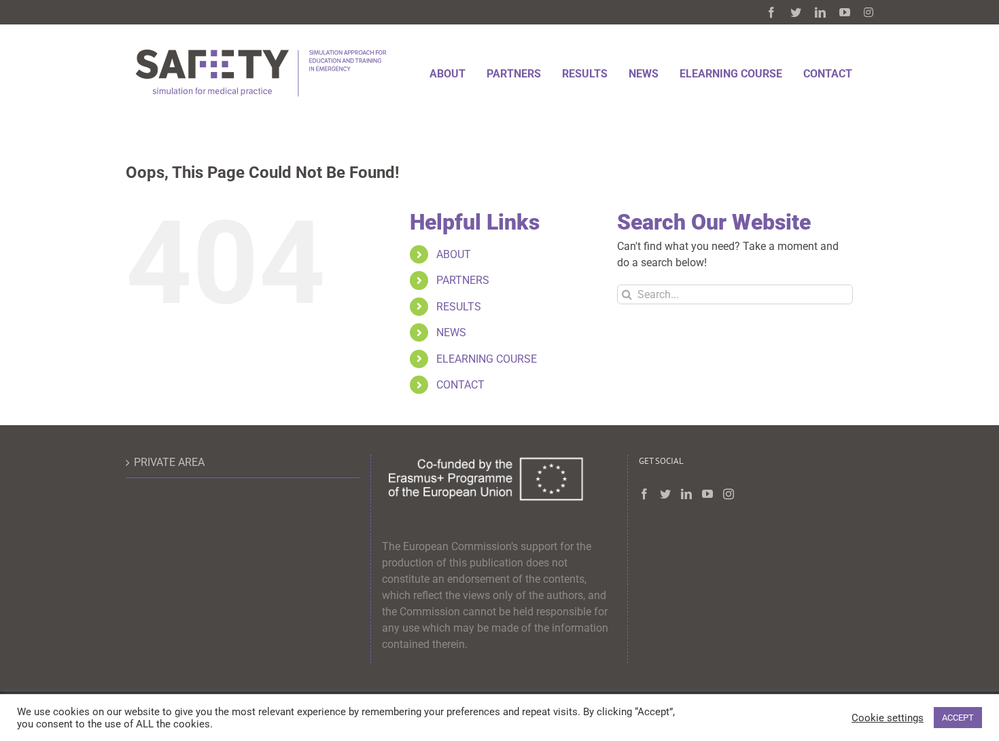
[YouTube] (707, 493)
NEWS (451, 332)
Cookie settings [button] (888, 718)
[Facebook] (644, 493)
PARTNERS (462, 280)
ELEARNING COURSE (486, 359)
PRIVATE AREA (169, 462)
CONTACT (460, 384)
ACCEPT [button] (958, 717)
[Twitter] (665, 493)
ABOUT (453, 254)
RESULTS (458, 306)
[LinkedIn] (686, 493)
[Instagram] (728, 493)
